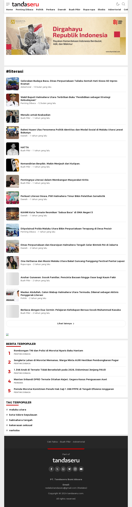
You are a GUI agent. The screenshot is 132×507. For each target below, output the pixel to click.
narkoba (14, 430)
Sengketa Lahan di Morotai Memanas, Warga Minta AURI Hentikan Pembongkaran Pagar (66, 360)
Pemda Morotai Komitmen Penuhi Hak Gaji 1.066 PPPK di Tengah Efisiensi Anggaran (64, 389)
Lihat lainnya (64, 323)
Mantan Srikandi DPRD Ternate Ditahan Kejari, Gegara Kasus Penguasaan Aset (60, 379)
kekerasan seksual (20, 425)
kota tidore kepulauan (23, 414)
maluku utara (17, 409)
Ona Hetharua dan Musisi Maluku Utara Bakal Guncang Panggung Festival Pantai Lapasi (73, 261)
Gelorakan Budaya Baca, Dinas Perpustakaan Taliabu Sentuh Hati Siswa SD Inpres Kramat (69, 82)
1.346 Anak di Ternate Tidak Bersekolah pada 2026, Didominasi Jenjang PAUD (60, 369)
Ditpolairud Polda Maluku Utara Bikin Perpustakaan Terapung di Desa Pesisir (66, 228)
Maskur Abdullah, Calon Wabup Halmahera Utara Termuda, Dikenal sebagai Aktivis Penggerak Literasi (69, 293)
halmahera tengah (21, 420)
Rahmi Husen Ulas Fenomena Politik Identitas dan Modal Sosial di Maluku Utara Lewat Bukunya (72, 131)
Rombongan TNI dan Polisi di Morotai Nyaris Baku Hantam (48, 350)
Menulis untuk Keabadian (35, 115)
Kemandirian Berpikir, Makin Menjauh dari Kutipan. (50, 163)
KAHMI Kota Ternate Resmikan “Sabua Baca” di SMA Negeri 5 (57, 212)
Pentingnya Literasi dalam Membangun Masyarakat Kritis (55, 180)
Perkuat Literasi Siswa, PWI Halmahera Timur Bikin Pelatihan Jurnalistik (63, 196)
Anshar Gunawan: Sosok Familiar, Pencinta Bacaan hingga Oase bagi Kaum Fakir (68, 277)
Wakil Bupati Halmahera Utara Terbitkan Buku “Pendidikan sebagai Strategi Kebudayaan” (65, 98)
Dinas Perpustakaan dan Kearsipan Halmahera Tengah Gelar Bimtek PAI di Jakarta (69, 245)
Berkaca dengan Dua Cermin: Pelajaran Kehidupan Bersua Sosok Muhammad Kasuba (71, 310)
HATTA (25, 147)
